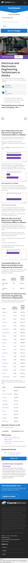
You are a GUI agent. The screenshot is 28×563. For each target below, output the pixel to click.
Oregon (4, 336)
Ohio (3, 356)
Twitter (4, 554)
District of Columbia (7, 394)
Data (8, 535)
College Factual (8, 439)
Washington (5, 370)
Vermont (4, 397)
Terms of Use (4, 541)
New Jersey (5, 363)
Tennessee (5, 353)
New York (4, 322)
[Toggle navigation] (25, 2)
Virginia (4, 325)
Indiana (4, 373)
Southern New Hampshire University (12, 465)
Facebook (4, 547)
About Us (3, 535)
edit (19, 107)
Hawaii (4, 411)
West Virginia (5, 407)
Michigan (4, 359)
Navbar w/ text (8, 3)
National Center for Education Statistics (14, 441)
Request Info (14, 458)
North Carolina (5, 376)
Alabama (4, 366)
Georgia (4, 342)
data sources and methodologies (17, 446)
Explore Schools (9, 496)
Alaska (3, 390)
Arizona (4, 349)
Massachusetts (6, 332)
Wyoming (4, 401)
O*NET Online (7, 443)
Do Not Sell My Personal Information (10, 539)
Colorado (4, 414)
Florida (4, 319)
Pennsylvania (5, 329)
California (4, 312)
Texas (3, 315)
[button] (2, 118)
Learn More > (11, 477)
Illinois (3, 346)
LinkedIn (4, 550)
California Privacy (5, 537)
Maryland (4, 339)
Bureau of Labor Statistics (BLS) (12, 437)
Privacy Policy (13, 535)
